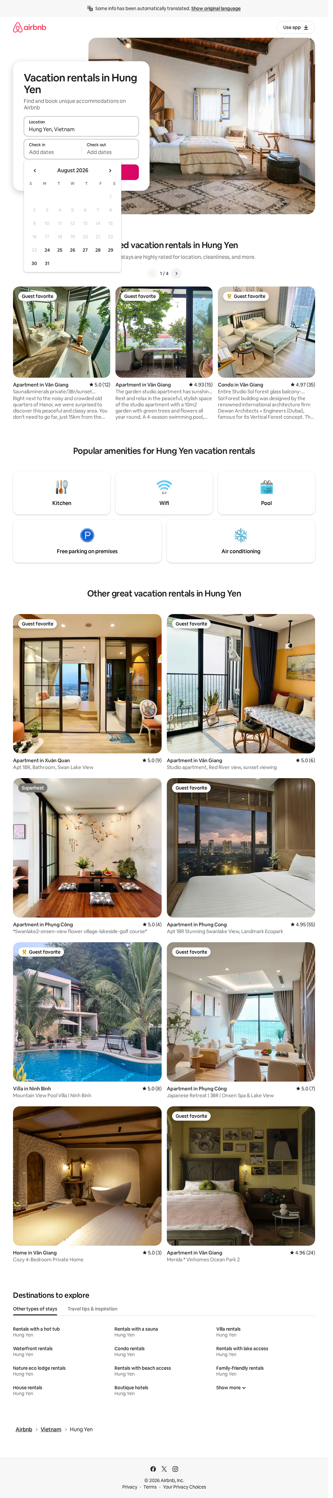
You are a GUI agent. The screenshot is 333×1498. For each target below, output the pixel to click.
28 (97, 250)
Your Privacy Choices (184, 1487)
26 (72, 250)
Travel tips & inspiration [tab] (92, 1309)
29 (110, 250)
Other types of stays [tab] (35, 1309)
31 (47, 263)
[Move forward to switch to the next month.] (110, 171)
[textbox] (52, 152)
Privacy (129, 1487)
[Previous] (152, 273)
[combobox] (81, 129)
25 (59, 250)
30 (34, 263)
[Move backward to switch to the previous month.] (35, 171)
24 (47, 250)
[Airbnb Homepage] (29, 27)
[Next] (176, 273)
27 (85, 250)
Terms (150, 1487)
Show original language (216, 8)
